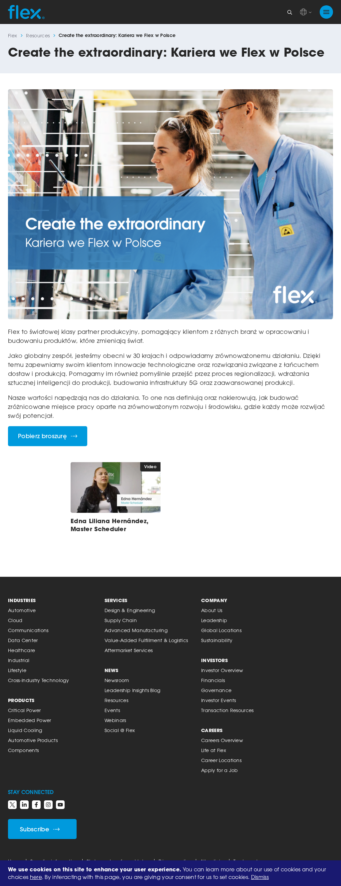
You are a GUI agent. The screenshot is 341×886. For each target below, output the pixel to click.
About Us (211, 610)
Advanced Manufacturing (136, 630)
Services (116, 600)
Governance (216, 690)
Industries (22, 600)
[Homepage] (26, 12)
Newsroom (117, 680)
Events (112, 710)
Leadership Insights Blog (133, 690)
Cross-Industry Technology (38, 680)
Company (214, 600)
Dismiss (260, 877)
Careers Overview (222, 740)
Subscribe (34, 829)
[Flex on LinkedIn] (24, 804)
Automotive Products (33, 740)
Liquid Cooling (25, 730)
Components (23, 750)
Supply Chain (121, 620)
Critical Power (24, 710)
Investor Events (218, 700)
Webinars (115, 720)
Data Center (23, 640)
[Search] (289, 12)
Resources (38, 35)
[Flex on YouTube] (60, 804)
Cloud (15, 620)
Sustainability (216, 640)
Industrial (18, 660)
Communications (28, 630)
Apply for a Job (219, 770)
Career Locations (221, 760)
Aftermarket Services (129, 650)
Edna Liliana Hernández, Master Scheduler (109, 525)
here (36, 877)
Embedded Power (29, 720)
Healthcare (21, 650)
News (111, 670)
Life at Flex (213, 750)
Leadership (214, 620)
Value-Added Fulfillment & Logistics (146, 640)
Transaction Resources (227, 710)
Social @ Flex (120, 730)
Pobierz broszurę (42, 436)
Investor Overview (222, 670)
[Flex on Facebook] (36, 804)
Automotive (22, 610)
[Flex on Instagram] (48, 804)
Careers (211, 730)
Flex (12, 35)
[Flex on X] (12, 804)
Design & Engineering (130, 610)
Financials (213, 680)
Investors (214, 660)
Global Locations (221, 630)
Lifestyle (17, 670)
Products (21, 700)
